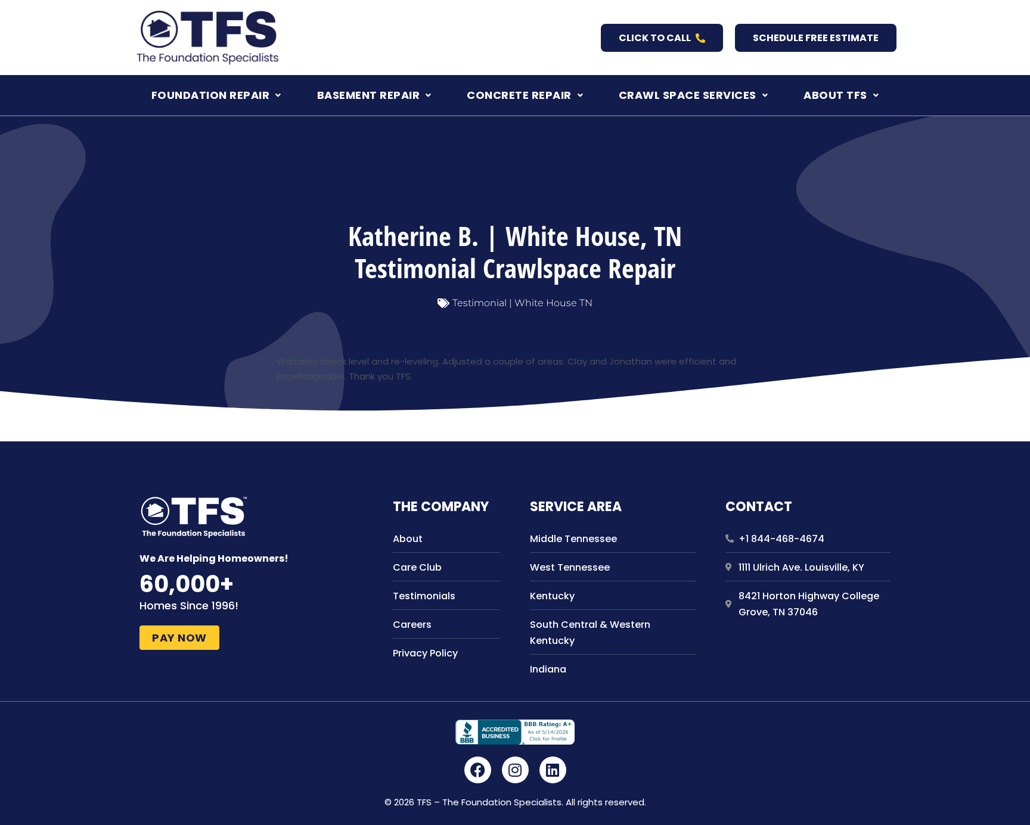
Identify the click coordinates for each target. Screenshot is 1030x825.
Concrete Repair (519, 95)
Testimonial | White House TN (522, 303)
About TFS (835, 95)
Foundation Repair (210, 95)
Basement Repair (368, 95)
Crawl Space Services (687, 95)
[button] (216, 95)
